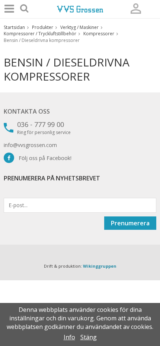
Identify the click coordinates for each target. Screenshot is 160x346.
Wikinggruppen (99, 266)
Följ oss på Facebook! (42, 157)
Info (69, 337)
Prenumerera (130, 223)
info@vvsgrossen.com (30, 144)
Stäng (88, 337)
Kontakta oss (27, 111)
